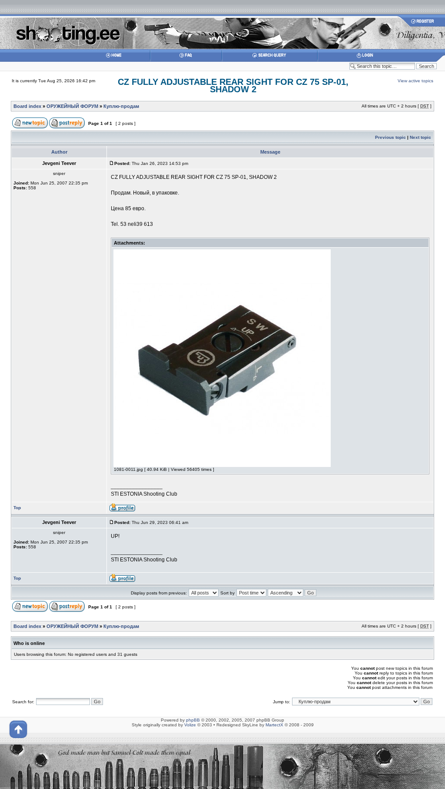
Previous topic (390, 137)
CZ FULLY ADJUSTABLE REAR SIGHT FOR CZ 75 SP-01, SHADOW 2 (233, 85)
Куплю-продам (121, 106)
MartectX (274, 724)
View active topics (415, 80)
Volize (190, 724)
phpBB (193, 720)
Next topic (420, 137)
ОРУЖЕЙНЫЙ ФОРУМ (72, 106)
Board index (27, 106)
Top (17, 507)
